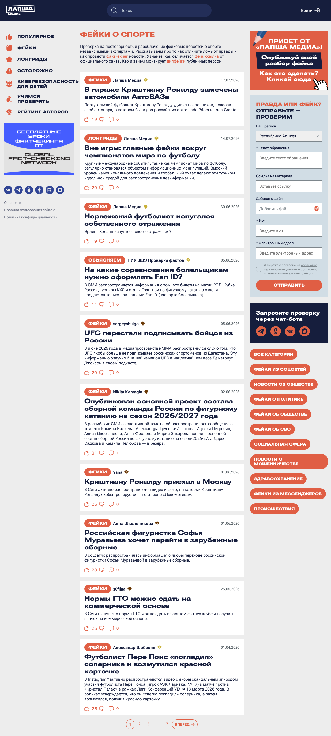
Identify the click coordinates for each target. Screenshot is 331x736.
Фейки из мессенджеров (288, 494)
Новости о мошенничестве (276, 461)
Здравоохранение (278, 479)
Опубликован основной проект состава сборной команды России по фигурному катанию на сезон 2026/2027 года (161, 408)
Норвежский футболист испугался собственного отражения (149, 219)
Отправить (289, 285)
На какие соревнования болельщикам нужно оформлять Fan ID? (156, 273)
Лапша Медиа (127, 80)
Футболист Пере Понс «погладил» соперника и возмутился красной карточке (148, 664)
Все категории (273, 354)
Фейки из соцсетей (280, 369)
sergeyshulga (126, 323)
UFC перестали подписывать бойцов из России (158, 336)
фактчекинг (117, 56)
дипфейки (176, 61)
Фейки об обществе (280, 414)
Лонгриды (103, 138)
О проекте (12, 203)
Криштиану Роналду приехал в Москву (158, 481)
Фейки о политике (278, 399)
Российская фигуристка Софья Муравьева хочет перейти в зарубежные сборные (161, 540)
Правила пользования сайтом (29, 210)
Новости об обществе (283, 384)
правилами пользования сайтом (288, 273)
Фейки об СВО (272, 429)
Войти (306, 10)
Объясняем (104, 260)
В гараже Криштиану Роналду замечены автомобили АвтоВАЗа (161, 93)
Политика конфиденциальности (30, 217)
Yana (117, 472)
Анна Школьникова (133, 523)
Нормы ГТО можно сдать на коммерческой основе (137, 602)
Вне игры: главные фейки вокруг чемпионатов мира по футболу (145, 151)
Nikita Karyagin (127, 391)
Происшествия (274, 509)
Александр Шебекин (134, 647)
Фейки (97, 80)
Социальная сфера (280, 444)
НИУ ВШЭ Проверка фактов (155, 260)
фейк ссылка (207, 56)
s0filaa (119, 589)
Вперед (182, 724)
